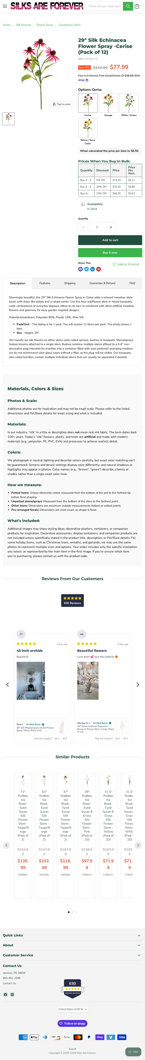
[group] (23, 835)
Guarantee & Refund (102, 283)
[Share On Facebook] (80, 269)
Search (72, 1049)
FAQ (132, 283)
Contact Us (9, 983)
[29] (8, 119)
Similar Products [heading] (72, 756)
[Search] (128, 6)
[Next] (137, 684)
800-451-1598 (11, 978)
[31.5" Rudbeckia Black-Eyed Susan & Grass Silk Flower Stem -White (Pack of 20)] (129, 781)
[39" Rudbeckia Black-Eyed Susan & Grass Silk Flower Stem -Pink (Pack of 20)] (87, 781)
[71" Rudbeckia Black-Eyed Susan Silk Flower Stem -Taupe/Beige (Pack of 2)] (23, 781)
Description (17, 283)
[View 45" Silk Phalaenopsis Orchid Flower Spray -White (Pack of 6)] (62, 727)
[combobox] (105, 6)
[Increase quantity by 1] (111, 227)
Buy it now (110, 253)
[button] (31, 681)
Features (44, 283)
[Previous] (7, 684)
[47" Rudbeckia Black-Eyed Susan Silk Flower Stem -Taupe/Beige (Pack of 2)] (65, 781)
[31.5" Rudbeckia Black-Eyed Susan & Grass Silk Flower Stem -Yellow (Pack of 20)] (108, 781)
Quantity (83, 218)
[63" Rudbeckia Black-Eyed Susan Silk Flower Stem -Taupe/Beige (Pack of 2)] (44, 781)
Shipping (70, 283)
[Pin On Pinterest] (98, 269)
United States (70, 1009)
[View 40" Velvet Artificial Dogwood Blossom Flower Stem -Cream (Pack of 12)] (122, 727)
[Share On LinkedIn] (92, 269)
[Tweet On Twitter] (86, 269)
